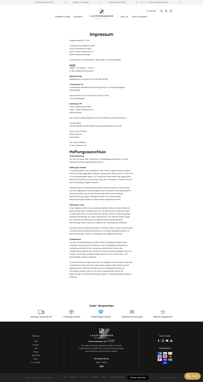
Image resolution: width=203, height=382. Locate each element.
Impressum (85, 377)
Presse (35, 352)
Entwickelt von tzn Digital (169, 377)
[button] (62, 17)
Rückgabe (95, 377)
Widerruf (104, 377)
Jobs (36, 348)
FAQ (36, 341)
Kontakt (73, 65)
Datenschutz (74, 377)
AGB (65, 377)
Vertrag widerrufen (138, 377)
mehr (102, 366)
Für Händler (36, 362)
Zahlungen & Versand (117, 377)
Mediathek (35, 355)
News (36, 359)
